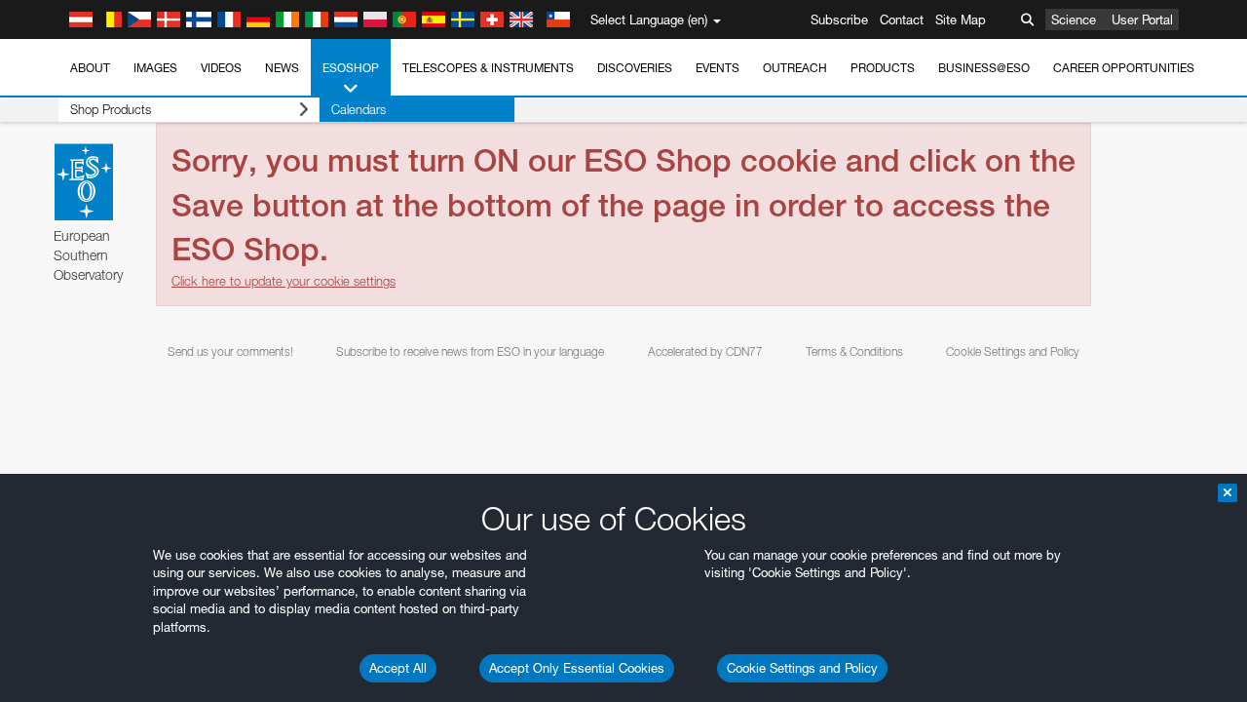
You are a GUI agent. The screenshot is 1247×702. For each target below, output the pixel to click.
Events (717, 67)
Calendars (358, 109)
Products (882, 67)
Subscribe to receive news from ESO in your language (470, 351)
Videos (221, 67)
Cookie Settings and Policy (802, 668)
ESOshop (350, 67)
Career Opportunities (1123, 67)
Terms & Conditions (854, 351)
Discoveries (634, 67)
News (282, 67)
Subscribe (839, 19)
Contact (902, 19)
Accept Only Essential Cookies (576, 668)
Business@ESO (984, 67)
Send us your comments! (230, 351)
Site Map (960, 19)
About (90, 67)
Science (1073, 19)
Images (155, 67)
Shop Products (110, 109)
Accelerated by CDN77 (705, 351)
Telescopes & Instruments (488, 67)
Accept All (398, 668)
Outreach (795, 67)
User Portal (1142, 19)
